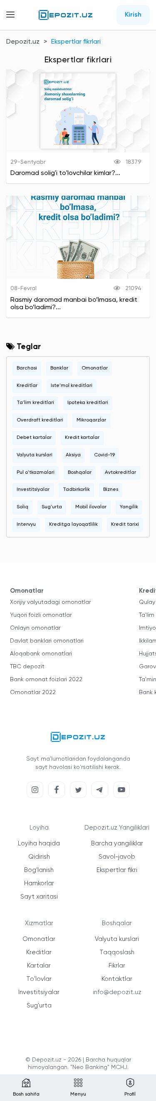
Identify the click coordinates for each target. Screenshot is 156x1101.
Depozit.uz (23, 42)
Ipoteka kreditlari (87, 402)
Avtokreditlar (120, 472)
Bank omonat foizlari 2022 (46, 679)
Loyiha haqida (39, 843)
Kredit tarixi (125, 524)
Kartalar (39, 966)
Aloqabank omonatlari (41, 654)
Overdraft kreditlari (40, 420)
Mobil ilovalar (90, 507)
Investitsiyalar (33, 489)
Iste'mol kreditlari (71, 385)
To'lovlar (39, 979)
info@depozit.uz (117, 992)
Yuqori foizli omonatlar (41, 615)
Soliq (22, 507)
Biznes (110, 489)
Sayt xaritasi (39, 897)
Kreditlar (27, 385)
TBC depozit (27, 667)
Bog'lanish (39, 870)
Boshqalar (80, 472)
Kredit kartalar (82, 437)
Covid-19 (104, 455)
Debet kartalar (34, 437)
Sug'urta (52, 507)
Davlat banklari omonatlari (47, 641)
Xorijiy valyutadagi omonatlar (50, 602)
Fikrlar (117, 966)
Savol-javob (117, 857)
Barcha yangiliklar (117, 843)
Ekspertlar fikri (117, 870)
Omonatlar (95, 368)
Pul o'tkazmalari (35, 472)
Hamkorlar (39, 883)
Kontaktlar (117, 979)
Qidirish (39, 857)
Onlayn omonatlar (35, 628)
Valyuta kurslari (34, 455)
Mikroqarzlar (91, 420)
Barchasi (27, 368)
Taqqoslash (116, 952)
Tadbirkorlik (76, 489)
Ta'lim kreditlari (35, 402)
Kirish (133, 15)
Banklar (59, 368)
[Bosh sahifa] (66, 15)
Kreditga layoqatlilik (73, 524)
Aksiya (73, 455)
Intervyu (26, 524)
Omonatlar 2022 (33, 692)
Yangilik (129, 507)
